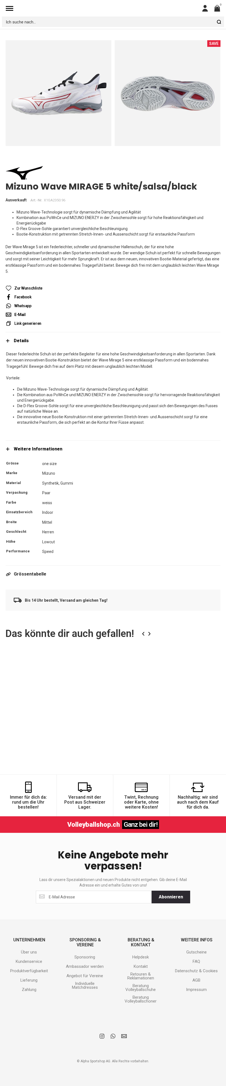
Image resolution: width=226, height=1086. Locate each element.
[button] (69, 664)
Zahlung (29, 989)
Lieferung (28, 980)
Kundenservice (29, 961)
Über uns (29, 952)
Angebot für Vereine (84, 975)
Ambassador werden (85, 966)
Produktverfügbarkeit (29, 970)
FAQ (196, 961)
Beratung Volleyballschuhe (140, 987)
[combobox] (113, 22)
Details (21, 340)
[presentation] (143, 634)
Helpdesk (140, 957)
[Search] (219, 22)
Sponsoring (84, 957)
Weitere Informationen (38, 449)
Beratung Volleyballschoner (141, 999)
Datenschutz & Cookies (196, 970)
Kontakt (141, 966)
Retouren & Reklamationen (140, 976)
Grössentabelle (30, 574)
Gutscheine (196, 952)
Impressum (196, 989)
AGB (196, 980)
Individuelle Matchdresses (85, 985)
